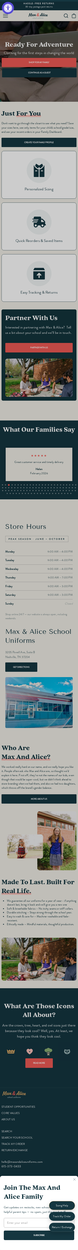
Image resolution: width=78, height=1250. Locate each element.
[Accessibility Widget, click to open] (8, 8)
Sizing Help (62, 1206)
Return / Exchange (62, 1227)
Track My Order (62, 1216)
